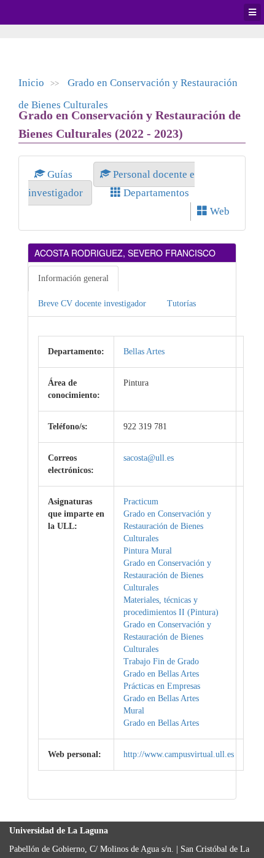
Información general (73, 278)
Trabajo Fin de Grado (161, 661)
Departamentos (155, 193)
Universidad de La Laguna (43, 12)
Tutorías (181, 303)
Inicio (31, 83)
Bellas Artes (144, 351)
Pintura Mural (147, 550)
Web (219, 211)
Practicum (140, 501)
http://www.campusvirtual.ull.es (178, 754)
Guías (60, 174)
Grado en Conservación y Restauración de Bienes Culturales (167, 526)
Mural (133, 710)
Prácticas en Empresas (161, 686)
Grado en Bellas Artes (161, 673)
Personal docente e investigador (111, 184)
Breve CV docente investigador (92, 303)
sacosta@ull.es (148, 458)
